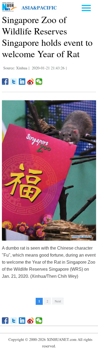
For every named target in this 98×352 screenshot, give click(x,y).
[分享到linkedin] (22, 81)
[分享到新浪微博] (30, 81)
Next (58, 301)
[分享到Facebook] (5, 81)
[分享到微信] (39, 81)
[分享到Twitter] (13, 81)
